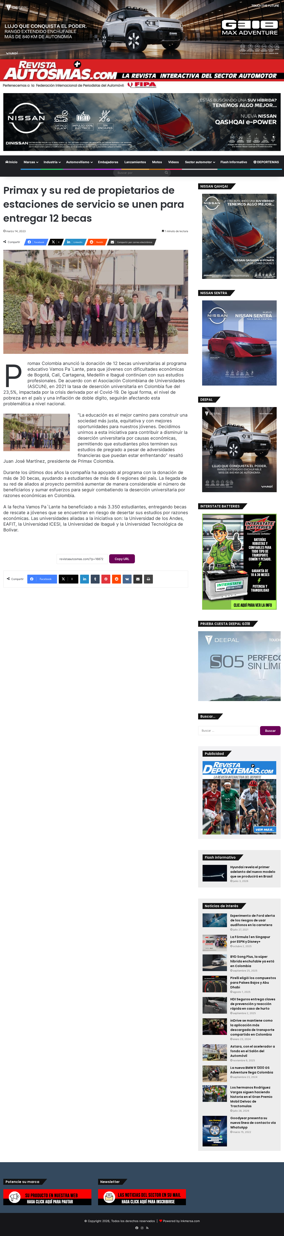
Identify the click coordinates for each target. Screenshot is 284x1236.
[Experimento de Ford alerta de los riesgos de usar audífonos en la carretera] (215, 920)
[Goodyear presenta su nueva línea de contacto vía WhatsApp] (215, 1131)
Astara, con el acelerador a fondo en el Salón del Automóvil (252, 1051)
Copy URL (122, 559)
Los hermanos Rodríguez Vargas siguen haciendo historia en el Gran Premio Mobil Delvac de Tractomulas (251, 1096)
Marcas (29, 162)
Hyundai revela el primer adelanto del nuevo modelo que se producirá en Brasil (252, 872)
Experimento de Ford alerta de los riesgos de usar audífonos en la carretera (252, 920)
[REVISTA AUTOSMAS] (142, 74)
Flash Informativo (234, 162)
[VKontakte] (127, 579)
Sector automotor (198, 162)
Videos (173, 162)
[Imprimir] (148, 579)
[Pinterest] (105, 579)
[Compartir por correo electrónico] (137, 579)
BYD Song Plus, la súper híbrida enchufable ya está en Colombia (252, 961)
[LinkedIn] (84, 579)
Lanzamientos (135, 162)
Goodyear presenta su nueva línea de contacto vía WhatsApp (253, 1123)
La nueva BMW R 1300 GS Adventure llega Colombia (251, 1070)
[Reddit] (116, 579)
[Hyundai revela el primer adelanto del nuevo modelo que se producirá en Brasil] (215, 873)
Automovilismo (77, 162)
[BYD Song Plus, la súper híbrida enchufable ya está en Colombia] (215, 962)
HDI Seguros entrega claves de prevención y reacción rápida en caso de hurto (252, 1004)
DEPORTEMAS (267, 162)
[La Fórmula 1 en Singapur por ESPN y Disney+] (215, 943)
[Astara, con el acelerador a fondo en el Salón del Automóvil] (215, 1052)
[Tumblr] (95, 579)
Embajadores (108, 162)
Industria (50, 162)
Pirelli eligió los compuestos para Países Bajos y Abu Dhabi (253, 982)
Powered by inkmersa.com (181, 1221)
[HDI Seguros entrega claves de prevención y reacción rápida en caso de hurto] (215, 1005)
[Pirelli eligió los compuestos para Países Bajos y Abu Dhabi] (215, 984)
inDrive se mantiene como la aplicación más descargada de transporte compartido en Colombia (252, 1027)
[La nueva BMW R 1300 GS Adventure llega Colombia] (215, 1074)
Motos (157, 162)
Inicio (13, 162)
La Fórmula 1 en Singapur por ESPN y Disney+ (250, 939)
